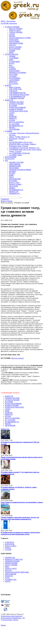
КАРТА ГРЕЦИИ (11, 565)
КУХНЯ (8, 416)
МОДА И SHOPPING (12, 418)
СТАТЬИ (8, 549)
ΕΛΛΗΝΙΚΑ (5, 23)
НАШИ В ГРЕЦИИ (12, 405)
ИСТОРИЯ (9, 402)
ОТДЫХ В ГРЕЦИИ (12, 400)
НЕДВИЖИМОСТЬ (12, 422)
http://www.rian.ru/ (17, 358)
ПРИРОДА (9, 414)
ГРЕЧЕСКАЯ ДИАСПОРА (14, 407)
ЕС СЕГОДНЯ (10, 420)
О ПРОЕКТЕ (9, 542)
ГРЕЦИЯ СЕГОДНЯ (12, 398)
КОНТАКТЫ (9, 544)
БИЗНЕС (8, 424)
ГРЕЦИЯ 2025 (10, 557)
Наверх (3, 625)
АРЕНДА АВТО (11, 568)
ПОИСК (8, 548)
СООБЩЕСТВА (10, 579)
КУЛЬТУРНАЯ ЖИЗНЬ (13, 403)
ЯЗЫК (7, 411)
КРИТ (7, 567)
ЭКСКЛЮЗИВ (10, 425)
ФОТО (7, 578)
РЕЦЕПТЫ (9, 576)
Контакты (13, 23)
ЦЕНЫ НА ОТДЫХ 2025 (14, 559)
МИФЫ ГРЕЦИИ (11, 563)
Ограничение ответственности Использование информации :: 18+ (13, 617)
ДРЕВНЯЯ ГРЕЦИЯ (12, 561)
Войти (3, 21)
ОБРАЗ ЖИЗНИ (10, 574)
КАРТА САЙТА (10, 546)
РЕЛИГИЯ (8, 413)
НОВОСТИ (9, 396)
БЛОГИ (7, 581)
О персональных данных (9, 620)
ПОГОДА (8, 570)
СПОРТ (7, 409)
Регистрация (11, 21)
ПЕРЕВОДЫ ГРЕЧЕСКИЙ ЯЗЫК (17, 572)
